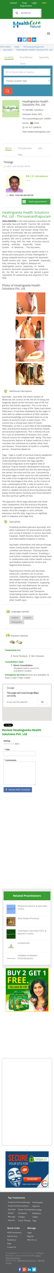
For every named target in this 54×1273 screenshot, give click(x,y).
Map (20, 154)
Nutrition (11, 1220)
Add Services (12, 1236)
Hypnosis (36, 1206)
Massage (11, 1216)
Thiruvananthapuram (33, 46)
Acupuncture (13, 1205)
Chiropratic (22, 1213)
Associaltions (23, 1206)
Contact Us (11, 1247)
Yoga (34, 1220)
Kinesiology (36, 1209)
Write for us (32, 1240)
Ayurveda (7, 49)
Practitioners (25, 148)
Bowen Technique (25, 1209)
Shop (25, 2)
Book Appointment (38, 201)
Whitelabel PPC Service (27, 1260)
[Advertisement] (23, 841)
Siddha (35, 1217)
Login (35, 2)
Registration (33, 4)
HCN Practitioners (14, 1232)
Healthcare (11, 1240)
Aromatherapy (24, 1202)
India (16, 46)
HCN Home (5, 46)
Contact (14, 2)
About (8, 148)
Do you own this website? (17, 702)
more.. (28, 180)
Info (40, 148)
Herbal (10, 1213)
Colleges (21, 1217)
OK (42, 702)
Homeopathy (37, 1202)
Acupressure (13, 1202)
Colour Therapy (24, 1220)
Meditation (36, 1213)
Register (30, 1236)
